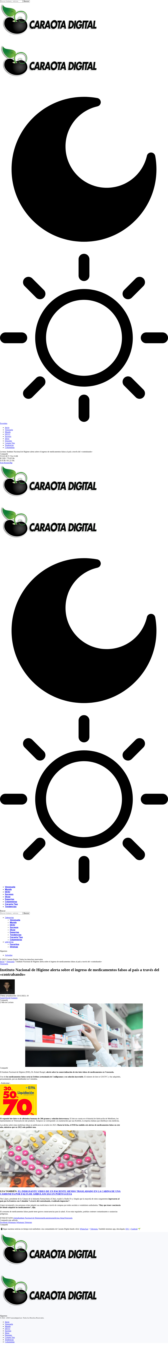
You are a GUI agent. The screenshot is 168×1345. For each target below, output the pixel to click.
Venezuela (10, 962)
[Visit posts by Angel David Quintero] (7, 993)
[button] (6, 463)
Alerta (15, 1218)
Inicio (2, 962)
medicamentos (46, 1218)
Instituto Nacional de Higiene (29, 1218)
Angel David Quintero (8, 998)
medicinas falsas (58, 1218)
